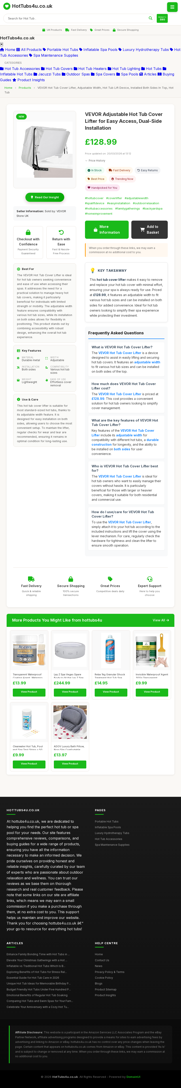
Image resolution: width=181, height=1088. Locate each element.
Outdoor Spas (77, 74)
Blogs (98, 983)
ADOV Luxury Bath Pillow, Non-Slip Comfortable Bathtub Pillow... (69, 747)
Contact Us (102, 960)
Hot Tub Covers (59, 68)
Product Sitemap (106, 989)
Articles (149, 74)
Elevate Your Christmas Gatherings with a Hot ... (37, 960)
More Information (110, 229)
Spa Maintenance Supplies (55, 55)
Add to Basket (153, 229)
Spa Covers (104, 74)
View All (159, 620)
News (98, 966)
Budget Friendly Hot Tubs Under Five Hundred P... (39, 989)
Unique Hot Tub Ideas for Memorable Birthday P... (39, 983)
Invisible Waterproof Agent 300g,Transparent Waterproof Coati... (152, 675)
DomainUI (133, 1076)
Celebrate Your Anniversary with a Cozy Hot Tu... (38, 1007)
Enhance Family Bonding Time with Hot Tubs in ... (38, 954)
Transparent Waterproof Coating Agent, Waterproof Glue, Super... (29, 675)
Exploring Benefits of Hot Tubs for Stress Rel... (37, 972)
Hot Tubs (153, 68)
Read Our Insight (47, 197)
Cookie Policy (104, 977)
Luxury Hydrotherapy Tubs (145, 49)
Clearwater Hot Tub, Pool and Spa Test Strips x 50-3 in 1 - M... (29, 747)
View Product (29, 691)
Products (25, 87)
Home (9, 49)
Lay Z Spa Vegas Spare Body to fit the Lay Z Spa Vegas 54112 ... (68, 675)
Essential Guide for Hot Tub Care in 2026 (33, 977)
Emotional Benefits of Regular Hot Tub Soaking (37, 995)
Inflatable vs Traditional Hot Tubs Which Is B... (36, 966)
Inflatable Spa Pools (99, 49)
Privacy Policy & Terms (109, 972)
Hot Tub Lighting (125, 68)
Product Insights (30, 80)
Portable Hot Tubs (62, 49)
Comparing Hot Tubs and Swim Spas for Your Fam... (40, 1001)
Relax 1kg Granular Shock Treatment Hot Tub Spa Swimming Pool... (110, 675)
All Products (31, 49)
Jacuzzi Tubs (49, 74)
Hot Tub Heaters (92, 68)
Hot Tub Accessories (22, 68)
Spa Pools (129, 74)
